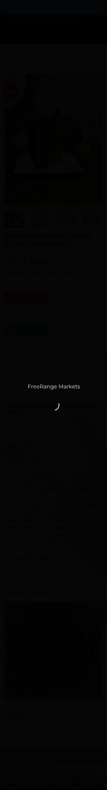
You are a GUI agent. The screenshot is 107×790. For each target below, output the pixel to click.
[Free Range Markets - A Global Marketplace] (53, 387)
